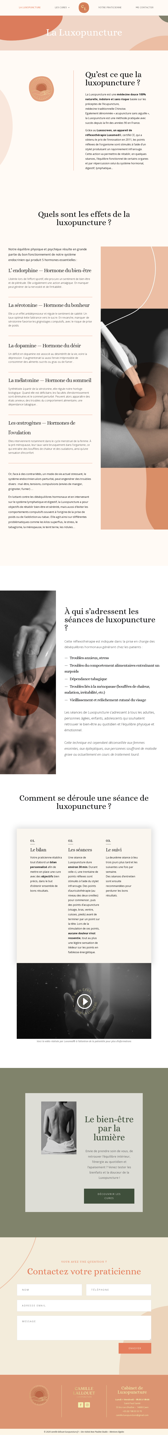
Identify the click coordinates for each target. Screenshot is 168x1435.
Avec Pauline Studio (99, 1431)
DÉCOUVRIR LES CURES (109, 1196)
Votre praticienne (110, 7)
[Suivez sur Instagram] (87, 1405)
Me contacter (144, 7)
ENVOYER (135, 1348)
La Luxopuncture (30, 7)
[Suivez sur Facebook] (80, 1405)
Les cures (61, 7)
